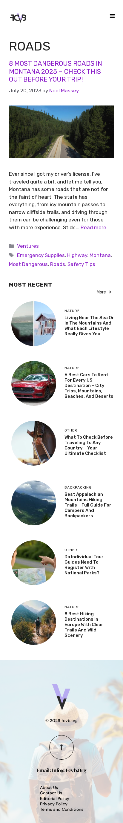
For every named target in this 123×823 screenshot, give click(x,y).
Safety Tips (81, 264)
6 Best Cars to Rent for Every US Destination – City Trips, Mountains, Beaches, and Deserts (88, 385)
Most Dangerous (28, 264)
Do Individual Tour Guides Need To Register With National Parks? (84, 565)
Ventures (28, 246)
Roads (57, 264)
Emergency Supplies (41, 255)
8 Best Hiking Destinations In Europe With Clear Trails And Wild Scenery (83, 624)
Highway (77, 255)
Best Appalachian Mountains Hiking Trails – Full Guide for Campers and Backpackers (87, 505)
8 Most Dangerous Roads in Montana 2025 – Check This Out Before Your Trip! (55, 71)
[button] (112, 16)
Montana (100, 255)
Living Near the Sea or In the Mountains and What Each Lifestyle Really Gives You (89, 325)
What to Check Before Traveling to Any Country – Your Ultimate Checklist (88, 445)
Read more (93, 227)
